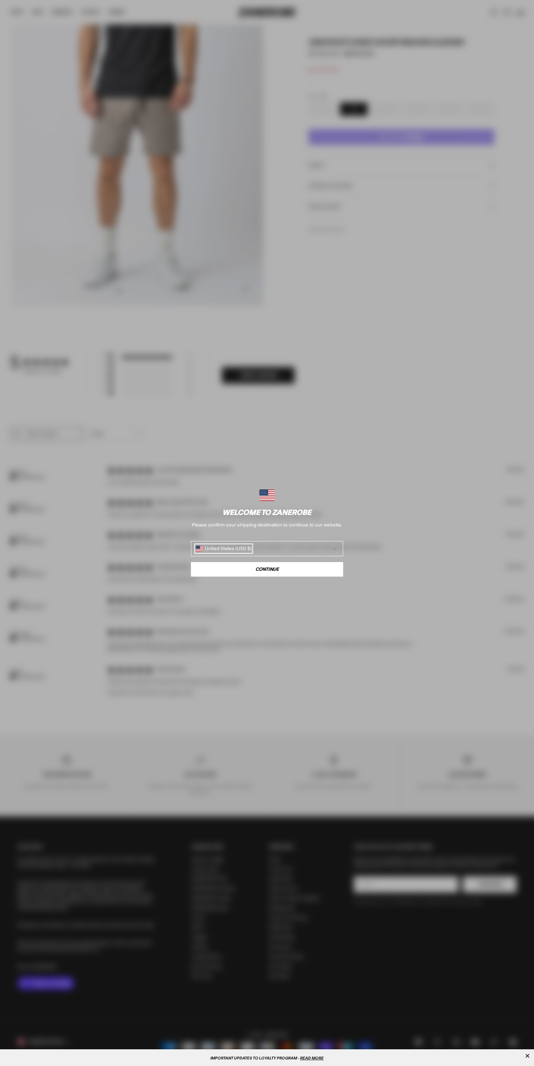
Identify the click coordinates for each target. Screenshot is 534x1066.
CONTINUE (267, 569)
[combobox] (224, 548)
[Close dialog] (527, 1055)
